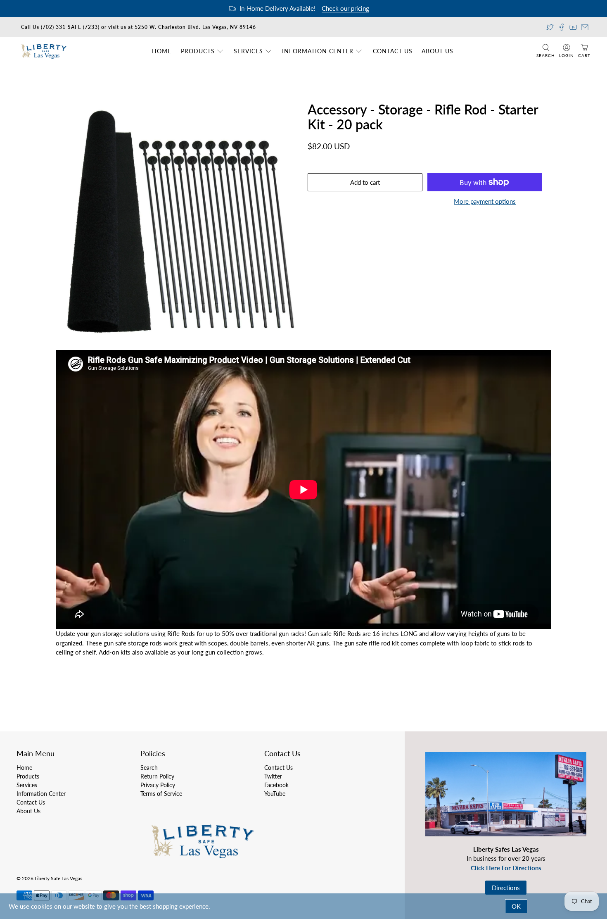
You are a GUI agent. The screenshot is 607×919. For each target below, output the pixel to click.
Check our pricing (345, 8)
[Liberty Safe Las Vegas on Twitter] (550, 27)
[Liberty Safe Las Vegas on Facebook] (561, 27)
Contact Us (393, 51)
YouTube (274, 793)
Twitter (273, 776)
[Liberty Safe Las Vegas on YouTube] (573, 27)
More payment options (485, 201)
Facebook (276, 784)
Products (198, 51)
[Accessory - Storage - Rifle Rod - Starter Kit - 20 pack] (179, 222)
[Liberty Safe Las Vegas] (43, 51)
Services (248, 51)
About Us (437, 51)
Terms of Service (161, 793)
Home (161, 51)
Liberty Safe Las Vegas (58, 878)
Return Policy (157, 776)
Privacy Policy (157, 784)
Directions (506, 887)
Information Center (317, 51)
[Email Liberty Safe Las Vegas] (584, 27)
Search (149, 767)
